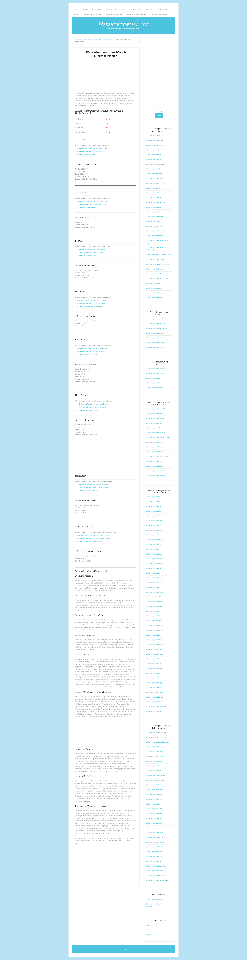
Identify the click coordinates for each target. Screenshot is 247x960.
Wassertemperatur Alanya (154, 188)
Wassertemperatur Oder (153, 578)
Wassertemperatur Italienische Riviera (158, 278)
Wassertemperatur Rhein (154, 511)
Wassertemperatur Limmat (154, 625)
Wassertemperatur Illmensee (155, 442)
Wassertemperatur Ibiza (153, 378)
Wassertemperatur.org (123, 24)
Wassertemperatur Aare (153, 568)
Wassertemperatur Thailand (155, 828)
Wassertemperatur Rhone (154, 640)
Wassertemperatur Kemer (154, 193)
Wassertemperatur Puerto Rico (156, 866)
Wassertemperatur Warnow (154, 592)
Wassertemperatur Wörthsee (155, 428)
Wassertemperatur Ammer (154, 692)
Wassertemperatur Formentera (156, 383)
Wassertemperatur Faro (153, 197)
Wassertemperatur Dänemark (155, 775)
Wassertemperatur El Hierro (155, 347)
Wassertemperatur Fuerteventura (156, 323)
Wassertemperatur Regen (154, 601)
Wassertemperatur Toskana (155, 135)
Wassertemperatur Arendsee (155, 413)
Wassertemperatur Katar (154, 861)
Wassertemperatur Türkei (154, 809)
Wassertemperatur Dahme (154, 697)
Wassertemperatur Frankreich (155, 766)
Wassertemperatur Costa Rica (155, 847)
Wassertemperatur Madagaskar (156, 871)
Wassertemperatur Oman (154, 823)
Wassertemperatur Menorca (155, 373)
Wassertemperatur (86, 39)
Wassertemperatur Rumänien (155, 875)
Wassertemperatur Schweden (155, 780)
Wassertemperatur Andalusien (155, 202)
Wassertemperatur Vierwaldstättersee (158, 409)
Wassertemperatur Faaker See (156, 432)
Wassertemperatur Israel (154, 813)
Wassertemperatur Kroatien (154, 799)
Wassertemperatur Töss (153, 663)
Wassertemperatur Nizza (154, 212)
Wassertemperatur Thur (153, 649)
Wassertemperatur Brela (154, 293)
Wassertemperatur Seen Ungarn (156, 747)
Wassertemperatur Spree (154, 702)
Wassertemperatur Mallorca (155, 368)
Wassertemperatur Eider (154, 687)
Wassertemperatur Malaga (154, 178)
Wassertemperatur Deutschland (156, 732)
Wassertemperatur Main (153, 544)
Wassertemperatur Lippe (154, 621)
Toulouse (149, 925)
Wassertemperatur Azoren (154, 235)
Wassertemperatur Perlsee (154, 447)
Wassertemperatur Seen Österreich (157, 742)
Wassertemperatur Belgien (154, 794)
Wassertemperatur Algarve (154, 145)
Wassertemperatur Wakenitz (155, 597)
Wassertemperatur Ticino (154, 711)
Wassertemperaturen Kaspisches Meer (158, 254)
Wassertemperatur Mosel (154, 549)
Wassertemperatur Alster (154, 563)
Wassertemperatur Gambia (154, 852)
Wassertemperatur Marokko (155, 751)
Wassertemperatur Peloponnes (156, 259)
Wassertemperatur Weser (154, 587)
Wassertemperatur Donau (154, 516)
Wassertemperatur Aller (153, 501)
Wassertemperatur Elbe (153, 525)
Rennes (148, 934)
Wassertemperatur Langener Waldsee (158, 437)
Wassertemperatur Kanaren (155, 183)
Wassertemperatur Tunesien (155, 756)
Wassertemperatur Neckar (154, 559)
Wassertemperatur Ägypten (154, 818)
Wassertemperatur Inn (153, 678)
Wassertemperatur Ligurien (154, 140)
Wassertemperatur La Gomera (155, 342)
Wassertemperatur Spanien (154, 761)
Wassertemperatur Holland (154, 790)
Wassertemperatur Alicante (154, 169)
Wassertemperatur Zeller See (155, 461)
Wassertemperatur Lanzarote (155, 333)
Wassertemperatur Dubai (154, 150)
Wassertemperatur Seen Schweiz (156, 737)
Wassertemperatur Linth (153, 635)
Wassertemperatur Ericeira (154, 269)
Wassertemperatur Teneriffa (155, 319)
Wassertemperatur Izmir (153, 288)
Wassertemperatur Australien (155, 842)
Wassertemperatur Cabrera (154, 387)
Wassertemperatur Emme (154, 644)
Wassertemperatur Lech (153, 611)
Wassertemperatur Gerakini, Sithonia (157, 264)
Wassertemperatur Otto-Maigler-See (157, 452)
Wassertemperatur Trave (154, 582)
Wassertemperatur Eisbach (154, 520)
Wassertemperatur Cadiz (154, 173)
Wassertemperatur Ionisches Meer (157, 283)
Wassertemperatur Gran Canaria (156, 328)
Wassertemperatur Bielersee (155, 418)
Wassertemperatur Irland (154, 856)
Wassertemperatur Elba (153, 159)
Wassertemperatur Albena (154, 297)
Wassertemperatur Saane (154, 659)
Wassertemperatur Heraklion (155, 216)
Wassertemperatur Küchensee (155, 475)
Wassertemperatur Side (153, 154)
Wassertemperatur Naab (154, 554)
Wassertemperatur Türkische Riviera (157, 274)
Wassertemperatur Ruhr (153, 616)
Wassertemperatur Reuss (154, 630)
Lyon (147, 930)
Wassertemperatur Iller (153, 673)
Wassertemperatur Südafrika (155, 832)
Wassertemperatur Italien (154, 804)
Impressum (130, 949)
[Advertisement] (105, 76)
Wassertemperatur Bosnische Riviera (158, 880)
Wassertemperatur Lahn (153, 535)
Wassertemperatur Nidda (154, 606)
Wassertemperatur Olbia (154, 221)
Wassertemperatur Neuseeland (156, 837)
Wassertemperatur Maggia (154, 654)
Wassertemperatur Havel (154, 539)
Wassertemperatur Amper (154, 506)
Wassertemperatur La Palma (155, 338)
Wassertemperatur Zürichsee (155, 471)
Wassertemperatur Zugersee (155, 466)
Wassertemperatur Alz (153, 497)
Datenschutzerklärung (120, 949)
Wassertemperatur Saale (154, 668)
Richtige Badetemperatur (154, 899)
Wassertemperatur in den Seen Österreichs (104, 39)
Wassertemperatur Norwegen (155, 785)
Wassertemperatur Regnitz (154, 683)
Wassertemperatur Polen (154, 770)
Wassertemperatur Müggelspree (156, 706)
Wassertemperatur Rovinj (154, 207)
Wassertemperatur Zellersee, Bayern (157, 456)
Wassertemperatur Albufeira (155, 164)
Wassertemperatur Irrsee (154, 423)
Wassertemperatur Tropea (154, 226)
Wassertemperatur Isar (153, 573)
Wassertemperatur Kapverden (155, 231)
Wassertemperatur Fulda (154, 530)
